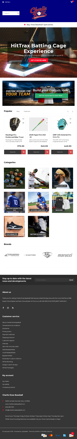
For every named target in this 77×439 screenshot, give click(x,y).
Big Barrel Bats (7, 355)
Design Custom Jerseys (10, 364)
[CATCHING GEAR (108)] (38, 202)
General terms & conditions (11, 325)
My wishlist (5, 384)
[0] (71, 2)
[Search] (17, 13)
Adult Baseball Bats (8, 349)
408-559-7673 (9, 407)
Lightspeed (24, 431)
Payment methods (8, 334)
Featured (27, 111)
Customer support (8, 340)
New (18, 111)
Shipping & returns (8, 337)
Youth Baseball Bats (8, 352)
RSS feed (43, 431)
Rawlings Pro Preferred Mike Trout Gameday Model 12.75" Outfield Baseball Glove (14, 136)
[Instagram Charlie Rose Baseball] (8, 308)
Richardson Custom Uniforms (11, 358)
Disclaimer (5, 328)
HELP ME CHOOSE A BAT (10, 346)
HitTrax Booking (7, 361)
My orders (5, 381)
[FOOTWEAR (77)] (14, 226)
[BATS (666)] (38, 178)
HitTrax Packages (8, 367)
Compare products (8, 387)
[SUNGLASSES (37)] (62, 178)
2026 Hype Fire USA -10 (37, 136)
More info (12, 152)
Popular (8, 111)
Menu (7, 2)
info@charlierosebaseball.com (15, 410)
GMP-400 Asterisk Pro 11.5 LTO (62, 136)
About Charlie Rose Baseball (11, 322)
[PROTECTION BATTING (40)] (14, 202)
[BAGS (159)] (62, 202)
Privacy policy (6, 331)
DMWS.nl (38, 431)
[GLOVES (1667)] (14, 178)
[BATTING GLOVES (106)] (38, 226)
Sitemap (5, 343)
